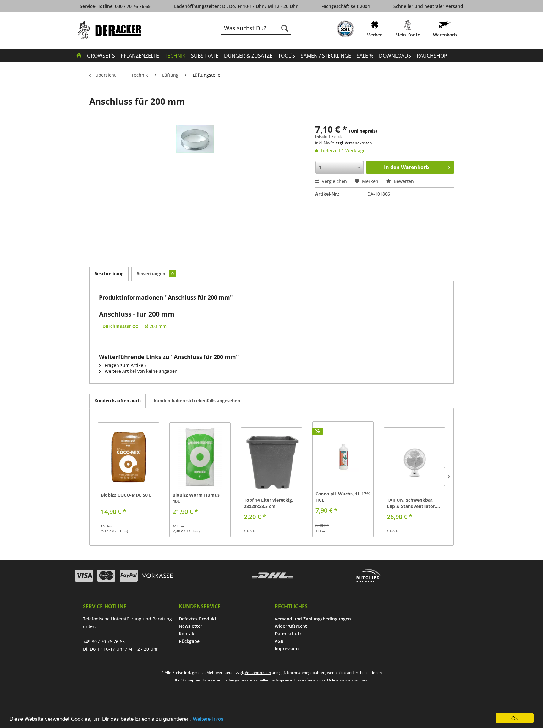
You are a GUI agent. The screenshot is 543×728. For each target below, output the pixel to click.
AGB (279, 641)
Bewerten (403, 181)
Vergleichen (334, 181)
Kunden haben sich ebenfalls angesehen (197, 401)
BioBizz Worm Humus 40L (196, 498)
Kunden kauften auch (117, 401)
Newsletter (190, 626)
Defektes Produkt (198, 619)
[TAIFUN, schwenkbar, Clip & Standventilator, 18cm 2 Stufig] (414, 462)
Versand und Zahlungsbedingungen (313, 619)
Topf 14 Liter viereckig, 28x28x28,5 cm (268, 503)
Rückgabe (189, 641)
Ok (514, 718)
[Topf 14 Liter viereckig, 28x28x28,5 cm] (271, 462)
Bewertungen (155, 274)
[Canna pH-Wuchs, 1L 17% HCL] (343, 456)
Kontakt (187, 634)
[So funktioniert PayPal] (129, 576)
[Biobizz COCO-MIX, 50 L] (128, 457)
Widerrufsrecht (291, 626)
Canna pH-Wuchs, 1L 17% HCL (342, 497)
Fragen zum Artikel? (124, 365)
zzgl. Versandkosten (354, 143)
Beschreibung (108, 274)
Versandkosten (258, 672)
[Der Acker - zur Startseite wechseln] (109, 30)
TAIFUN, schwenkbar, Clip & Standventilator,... (413, 503)
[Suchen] (284, 28)
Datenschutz (288, 634)
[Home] (79, 55)
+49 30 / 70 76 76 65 (104, 641)
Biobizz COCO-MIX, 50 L (126, 495)
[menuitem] (345, 30)
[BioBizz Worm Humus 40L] (200, 457)
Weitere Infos (208, 718)
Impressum (287, 649)
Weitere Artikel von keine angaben (140, 371)
